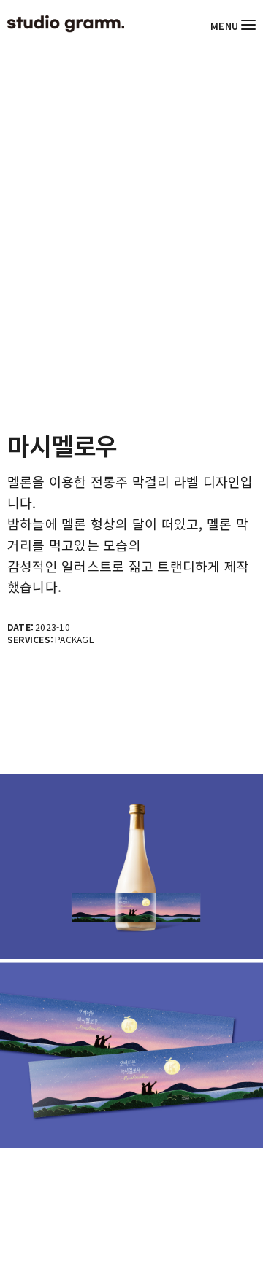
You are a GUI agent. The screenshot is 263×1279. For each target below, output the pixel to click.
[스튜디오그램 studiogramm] (65, 24)
